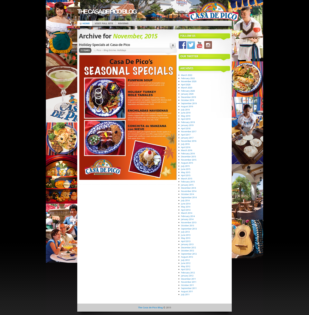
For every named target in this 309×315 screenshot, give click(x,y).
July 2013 (185, 231)
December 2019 (188, 97)
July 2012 (185, 260)
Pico (99, 50)
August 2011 (187, 291)
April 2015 (185, 175)
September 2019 (189, 103)
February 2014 (188, 216)
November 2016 (188, 141)
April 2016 (185, 147)
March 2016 (186, 150)
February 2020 (188, 90)
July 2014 (185, 200)
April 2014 (185, 209)
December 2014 (188, 187)
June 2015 (185, 169)
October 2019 (187, 100)
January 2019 (187, 125)
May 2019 (185, 115)
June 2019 (185, 112)
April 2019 (185, 118)
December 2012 (188, 247)
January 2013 (187, 244)
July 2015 (185, 166)
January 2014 (187, 219)
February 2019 (188, 122)
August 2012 (187, 256)
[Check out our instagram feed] (208, 45)
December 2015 (188, 156)
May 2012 (185, 266)
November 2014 (188, 191)
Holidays (121, 50)
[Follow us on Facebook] (182, 45)
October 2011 (187, 285)
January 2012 (187, 275)
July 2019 (185, 109)
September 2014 (189, 197)
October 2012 (187, 250)
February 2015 (188, 181)
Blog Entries (110, 50)
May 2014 (185, 206)
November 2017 (188, 131)
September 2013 (189, 228)
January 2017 (187, 137)
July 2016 (185, 144)
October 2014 (187, 194)
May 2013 (185, 238)
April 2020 (185, 84)
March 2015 (186, 178)
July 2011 (185, 294)
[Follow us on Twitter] (191, 45)
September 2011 (189, 288)
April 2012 (185, 269)
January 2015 (187, 184)
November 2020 (188, 81)
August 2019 (187, 106)
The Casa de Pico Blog (106, 11)
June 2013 (185, 235)
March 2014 (186, 213)
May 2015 (185, 172)
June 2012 (185, 263)
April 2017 (185, 134)
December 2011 (188, 278)
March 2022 (186, 75)
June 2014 (185, 203)
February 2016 (188, 153)
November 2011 (188, 281)
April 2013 (185, 241)
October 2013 (187, 225)
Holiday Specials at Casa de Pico (104, 44)
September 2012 (189, 253)
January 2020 (187, 93)
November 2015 (188, 159)
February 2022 (188, 78)
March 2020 (186, 87)
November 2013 (188, 222)
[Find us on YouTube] (199, 45)
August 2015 (187, 162)
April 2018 (185, 128)
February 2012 (188, 272)
